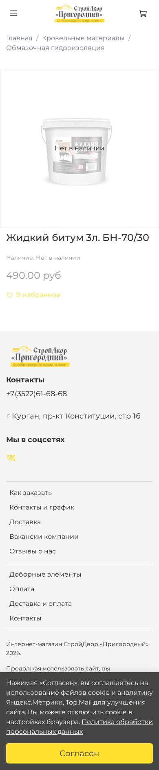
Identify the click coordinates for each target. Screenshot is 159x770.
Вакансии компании (44, 536)
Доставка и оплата (40, 603)
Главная (19, 38)
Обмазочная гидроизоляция (55, 48)
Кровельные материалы (83, 38)
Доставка (25, 522)
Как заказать (30, 493)
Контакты (25, 618)
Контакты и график (41, 507)
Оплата (21, 589)
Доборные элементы (45, 574)
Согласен (79, 753)
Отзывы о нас (32, 551)
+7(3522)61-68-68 (36, 393)
